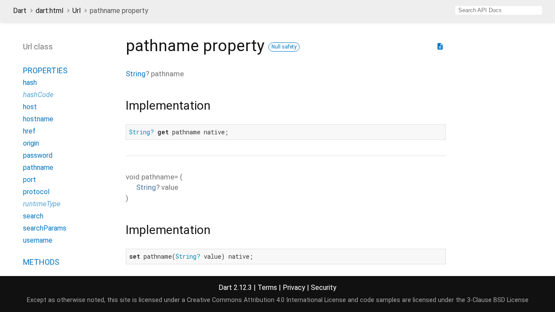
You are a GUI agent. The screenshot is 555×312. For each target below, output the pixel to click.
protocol (36, 192)
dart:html (49, 10)
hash (30, 82)
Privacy (294, 287)
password (37, 155)
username (37, 240)
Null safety (284, 47)
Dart (19, 10)
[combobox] (498, 10)
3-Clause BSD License (498, 300)
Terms (267, 287)
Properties (45, 70)
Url (76, 10)
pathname (38, 167)
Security (323, 287)
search (33, 216)
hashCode (38, 95)
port (29, 180)
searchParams (44, 228)
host (30, 107)
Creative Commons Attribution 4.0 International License (266, 300)
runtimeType (41, 204)
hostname (38, 119)
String (136, 73)
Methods (41, 261)
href (29, 131)
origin (31, 143)
